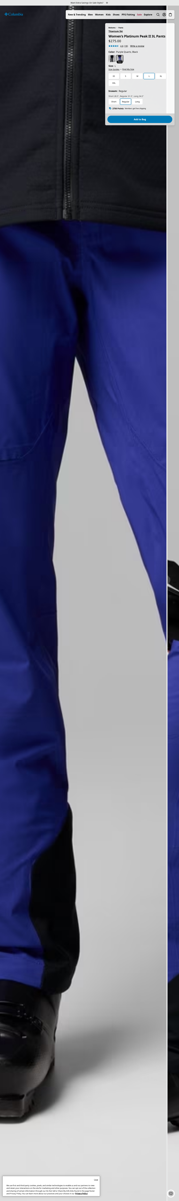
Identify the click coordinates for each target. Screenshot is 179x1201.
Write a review (137, 46)
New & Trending (77, 14)
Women (99, 14)
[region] (89, 603)
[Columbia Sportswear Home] (13, 14)
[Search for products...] (158, 15)
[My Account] (164, 15)
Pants (120, 28)
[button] (171, 1193)
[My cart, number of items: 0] (170, 15)
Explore (148, 14)
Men (90, 14)
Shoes (116, 14)
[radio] (112, 58)
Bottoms (112, 28)
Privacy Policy (81, 1193)
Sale (139, 14)
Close (96, 1180)
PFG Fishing (128, 14)
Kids (108, 14)
